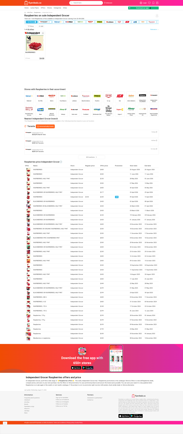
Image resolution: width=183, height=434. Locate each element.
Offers (43, 8)
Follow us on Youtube (62, 404)
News (25, 413)
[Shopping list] (157, 2)
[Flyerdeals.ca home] (32, 2)
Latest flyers (34, 8)
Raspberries (37, 12)
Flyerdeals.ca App (29, 406)
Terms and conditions (60, 422)
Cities (65, 8)
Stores (49, 8)
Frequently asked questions (32, 398)
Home (26, 8)
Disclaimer (50, 422)
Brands (26, 404)
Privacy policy (70, 422)
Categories (57, 8)
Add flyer (26, 410)
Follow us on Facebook (62, 399)
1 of (29, 29)
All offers (30, 12)
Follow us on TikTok (61, 406)
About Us (26, 408)
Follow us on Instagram (62, 402)
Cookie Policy (79, 422)
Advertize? (27, 400)
